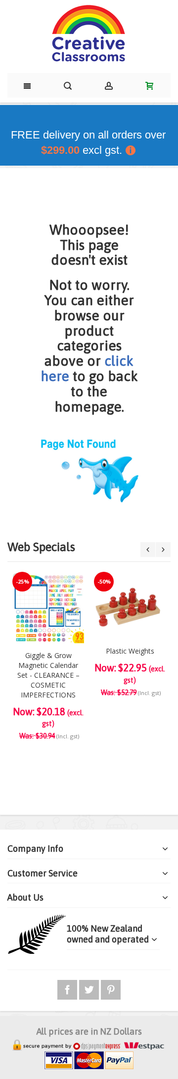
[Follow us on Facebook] (68, 988)
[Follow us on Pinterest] (111, 988)
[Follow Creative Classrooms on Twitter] (90, 988)
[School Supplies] (89, 34)
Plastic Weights (130, 651)
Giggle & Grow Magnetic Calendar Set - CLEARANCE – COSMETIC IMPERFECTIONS (48, 675)
